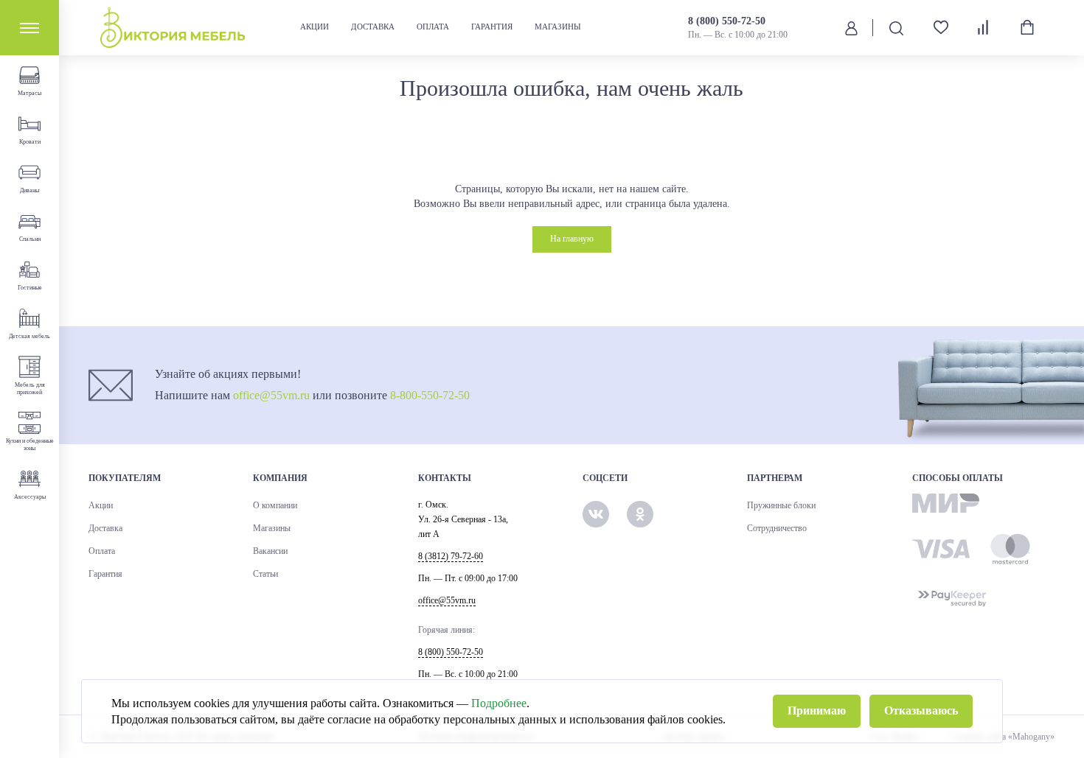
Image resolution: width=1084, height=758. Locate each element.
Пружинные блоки (781, 505)
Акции (314, 26)
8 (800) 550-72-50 (726, 21)
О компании (275, 505)
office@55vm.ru (271, 395)
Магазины (558, 26)
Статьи (265, 574)
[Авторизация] (851, 27)
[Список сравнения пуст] (984, 27)
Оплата (433, 26)
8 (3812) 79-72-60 (450, 556)
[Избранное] (935, 27)
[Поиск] (896, 28)
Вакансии (270, 551)
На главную (572, 239)
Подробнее (499, 703)
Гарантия (492, 26)
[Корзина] (1027, 27)
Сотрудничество (777, 528)
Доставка (373, 26)
